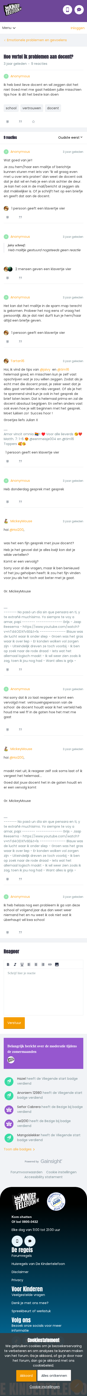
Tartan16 (17, 361)
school (11, 108)
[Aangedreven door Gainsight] (43, 1162)
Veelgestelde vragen (28, 1295)
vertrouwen (32, 108)
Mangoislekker (28, 1135)
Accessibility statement (43, 1177)
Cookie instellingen (61, 1172)
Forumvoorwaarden (26, 1172)
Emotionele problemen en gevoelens (37, 40)
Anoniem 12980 (29, 1092)
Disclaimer (20, 1272)
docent (53, 108)
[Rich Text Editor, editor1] (43, 992)
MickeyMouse (21, 521)
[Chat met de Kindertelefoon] (79, 9)
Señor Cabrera (29, 1107)
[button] (78, 28)
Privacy (17, 1280)
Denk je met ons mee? (30, 1303)
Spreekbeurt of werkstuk (31, 1311)
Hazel (21, 1078)
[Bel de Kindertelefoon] (67, 9)
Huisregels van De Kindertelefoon (38, 1263)
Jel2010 (23, 1121)
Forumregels (22, 1255)
